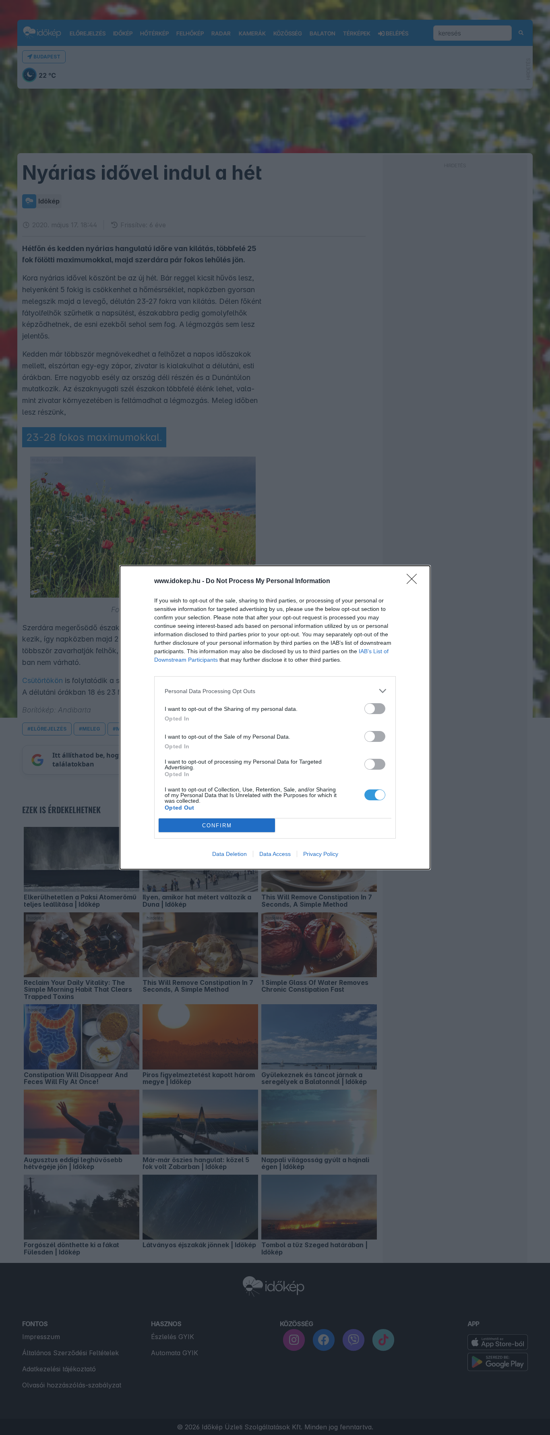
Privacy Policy (320, 854)
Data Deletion (229, 854)
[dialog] (275, 717)
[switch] (374, 708)
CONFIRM (217, 825)
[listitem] (275, 691)
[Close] (414, 581)
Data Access (275, 854)
